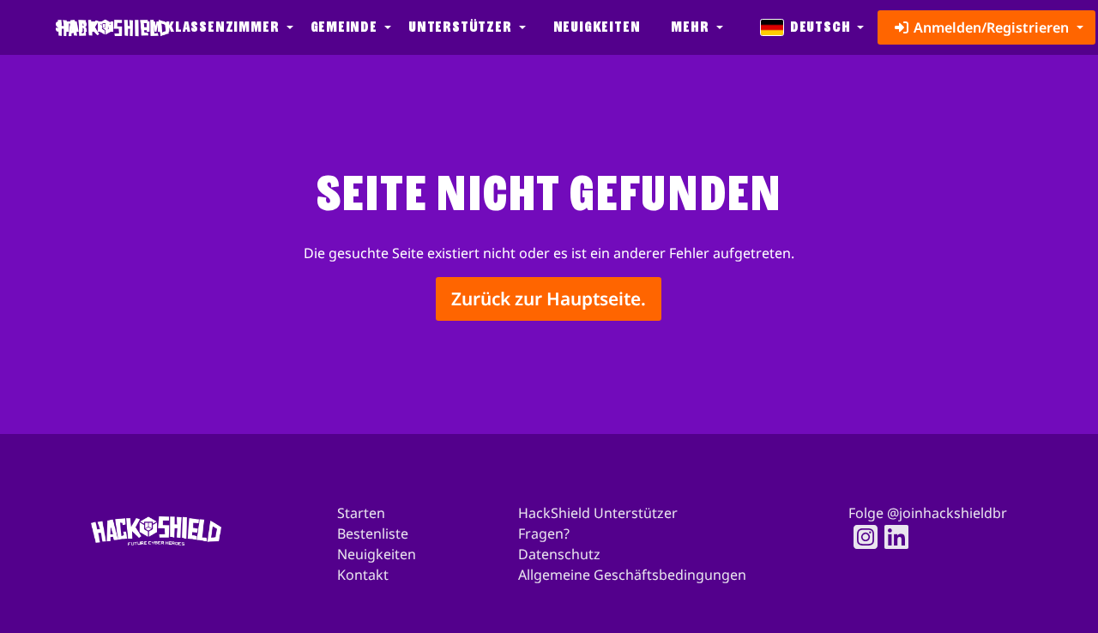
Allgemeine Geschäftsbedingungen (632, 574)
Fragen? (544, 533)
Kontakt (363, 574)
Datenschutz (559, 554)
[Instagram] (860, 537)
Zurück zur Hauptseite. (548, 298)
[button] (218, 27)
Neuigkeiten (597, 27)
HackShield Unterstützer (598, 512)
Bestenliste (372, 533)
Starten (361, 512)
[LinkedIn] (891, 537)
